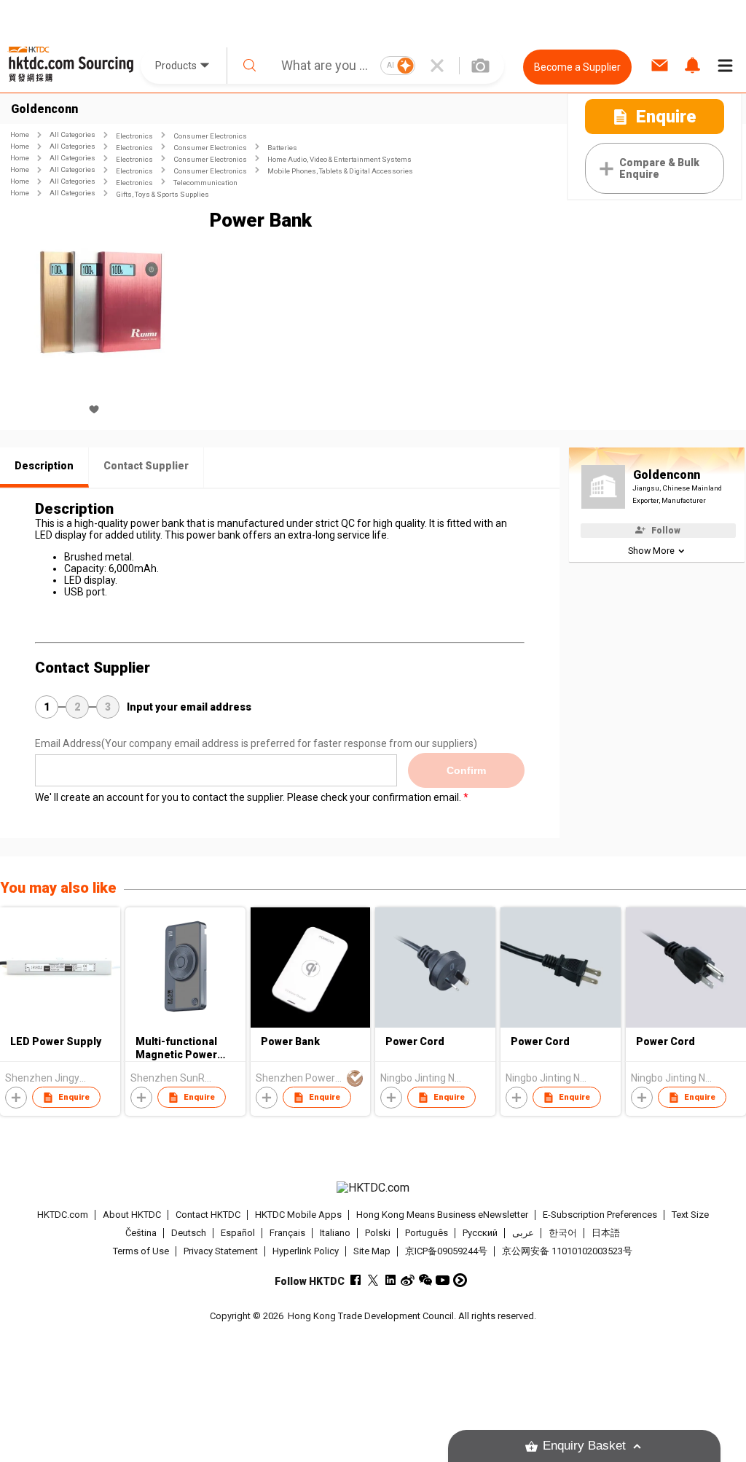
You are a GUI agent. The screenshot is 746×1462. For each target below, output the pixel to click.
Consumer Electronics (210, 136)
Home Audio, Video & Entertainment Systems (339, 159)
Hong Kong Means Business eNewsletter (442, 1214)
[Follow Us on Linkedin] (390, 1280)
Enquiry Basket (584, 1446)
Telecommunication (205, 183)
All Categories (72, 134)
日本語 (606, 1232)
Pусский (480, 1232)
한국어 (563, 1232)
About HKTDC (132, 1214)
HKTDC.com (62, 1214)
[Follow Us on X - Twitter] (373, 1280)
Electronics (134, 136)
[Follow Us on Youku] (460, 1280)
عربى (523, 1232)
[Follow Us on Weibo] (408, 1280)
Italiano (335, 1232)
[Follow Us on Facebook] (355, 1280)
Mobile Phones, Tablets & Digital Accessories (340, 171)
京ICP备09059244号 (446, 1251)
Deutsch (188, 1232)
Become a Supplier (577, 67)
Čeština (141, 1232)
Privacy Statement (221, 1251)
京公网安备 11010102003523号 (567, 1251)
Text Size (690, 1214)
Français (287, 1232)
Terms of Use (141, 1251)
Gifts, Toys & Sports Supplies (162, 194)
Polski (377, 1232)
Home (19, 134)
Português (426, 1232)
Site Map (371, 1251)
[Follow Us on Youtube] (442, 1280)
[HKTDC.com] (373, 1188)
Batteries (282, 148)
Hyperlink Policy (305, 1251)
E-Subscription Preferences (600, 1214)
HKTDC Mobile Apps (298, 1214)
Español (238, 1232)
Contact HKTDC (208, 1214)
